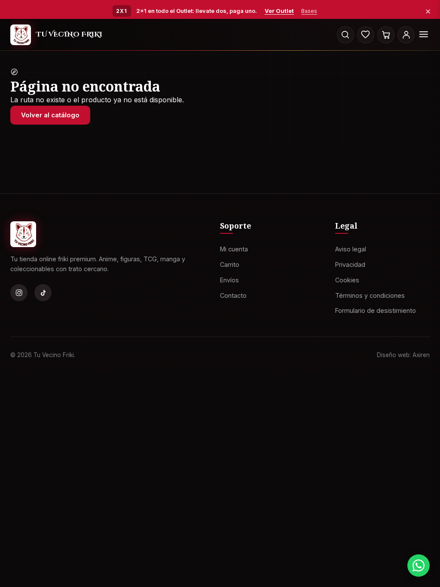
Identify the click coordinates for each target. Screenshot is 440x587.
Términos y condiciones (370, 295)
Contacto (233, 295)
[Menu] (424, 34)
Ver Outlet (279, 10)
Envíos (229, 279)
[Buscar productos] (345, 34)
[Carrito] (385, 34)
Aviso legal (350, 249)
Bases (309, 11)
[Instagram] (19, 292)
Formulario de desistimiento (375, 310)
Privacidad (350, 264)
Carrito (229, 264)
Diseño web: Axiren (403, 354)
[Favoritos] (365, 34)
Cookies (347, 279)
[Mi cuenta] (406, 34)
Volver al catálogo (50, 115)
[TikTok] (43, 292)
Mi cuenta (234, 249)
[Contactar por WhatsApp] (418, 565)
